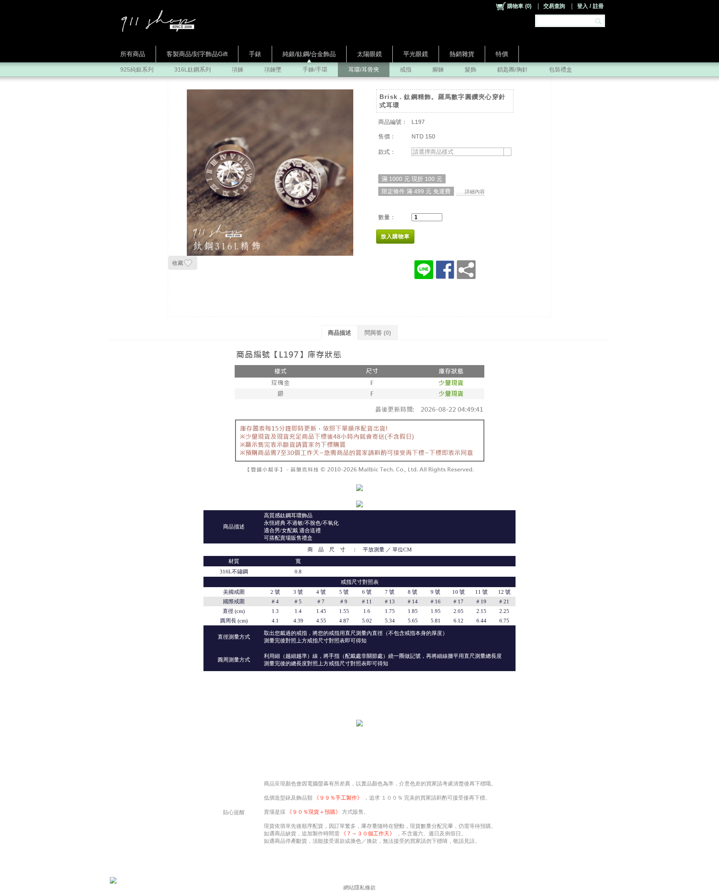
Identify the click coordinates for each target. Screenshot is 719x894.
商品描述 (339, 332)
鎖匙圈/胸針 (512, 69)
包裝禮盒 (560, 69)
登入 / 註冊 (590, 6)
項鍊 (237, 69)
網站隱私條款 (359, 887)
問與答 (377, 332)
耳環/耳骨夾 (363, 69)
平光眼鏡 (415, 53)
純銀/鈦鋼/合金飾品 (309, 53)
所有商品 (132, 53)
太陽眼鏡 (369, 53)
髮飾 (470, 69)
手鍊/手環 (314, 69)
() (519, 6)
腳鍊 (438, 69)
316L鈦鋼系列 (192, 69)
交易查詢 (554, 6)
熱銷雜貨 (461, 53)
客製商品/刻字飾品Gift (197, 53)
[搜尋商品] (599, 21)
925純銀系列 (137, 69)
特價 (502, 53)
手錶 (255, 53)
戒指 (406, 69)
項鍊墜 (273, 69)
